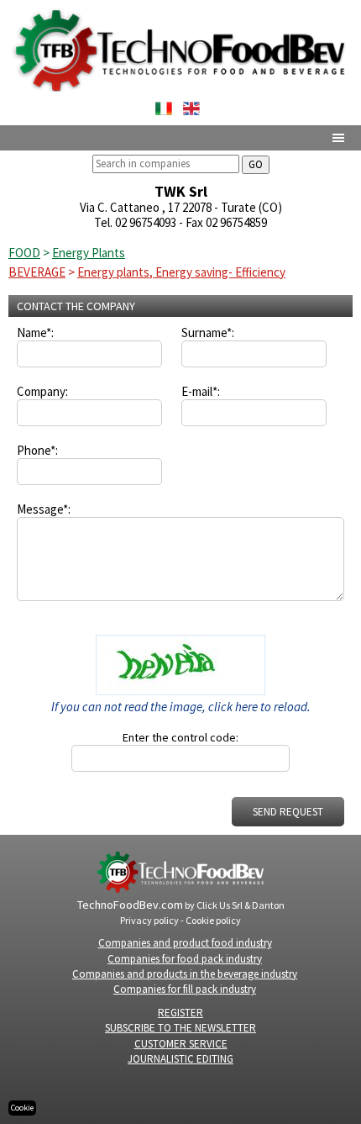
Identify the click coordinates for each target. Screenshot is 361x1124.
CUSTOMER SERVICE (181, 1044)
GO (256, 164)
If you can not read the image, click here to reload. (181, 707)
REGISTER (180, 1012)
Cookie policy (213, 920)
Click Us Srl (219, 905)
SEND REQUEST (288, 812)
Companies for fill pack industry (184, 989)
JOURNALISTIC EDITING (180, 1059)
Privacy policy (149, 920)
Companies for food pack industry (184, 959)
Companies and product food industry (185, 943)
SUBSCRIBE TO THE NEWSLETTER (180, 1028)
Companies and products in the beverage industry (184, 974)
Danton (268, 905)
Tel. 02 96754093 (135, 222)
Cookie (22, 1107)
